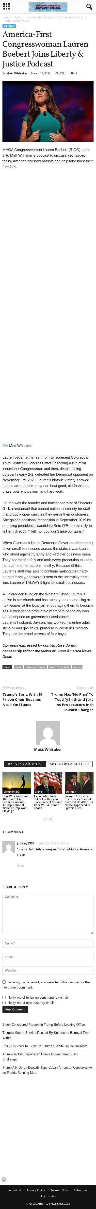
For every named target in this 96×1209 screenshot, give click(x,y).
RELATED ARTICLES (25, 764)
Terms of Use (59, 1190)
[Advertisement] (48, 1126)
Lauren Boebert (36, 667)
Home (5, 17)
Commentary (11, 791)
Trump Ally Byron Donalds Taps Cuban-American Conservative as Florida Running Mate (47, 1070)
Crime (38, 791)
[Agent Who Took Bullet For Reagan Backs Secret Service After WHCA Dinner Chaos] (48, 783)
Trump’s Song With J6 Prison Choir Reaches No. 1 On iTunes (22, 699)
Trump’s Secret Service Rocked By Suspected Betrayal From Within (46, 1035)
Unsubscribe (48, 1196)
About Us (15, 1190)
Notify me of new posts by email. (31, 1003)
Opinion (19, 17)
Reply (20, 865)
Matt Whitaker (17, 73)
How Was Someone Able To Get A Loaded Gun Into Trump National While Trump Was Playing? (15, 803)
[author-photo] (48, 733)
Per (5, 446)
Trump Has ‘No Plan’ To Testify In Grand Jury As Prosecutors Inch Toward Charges (72, 702)
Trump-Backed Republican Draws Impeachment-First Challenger (40, 1056)
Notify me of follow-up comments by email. (38, 997)
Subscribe (80, 1190)
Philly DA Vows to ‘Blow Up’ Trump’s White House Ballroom (44, 1046)
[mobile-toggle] (6, 6)
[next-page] (50, 819)
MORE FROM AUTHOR (69, 764)
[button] (88, 6)
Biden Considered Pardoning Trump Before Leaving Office (43, 1024)
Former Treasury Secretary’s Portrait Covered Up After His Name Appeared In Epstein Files (79, 802)
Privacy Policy (36, 1190)
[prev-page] (45, 819)
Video (77, 667)
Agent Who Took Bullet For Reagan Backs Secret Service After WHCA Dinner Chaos (48, 802)
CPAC (18, 667)
